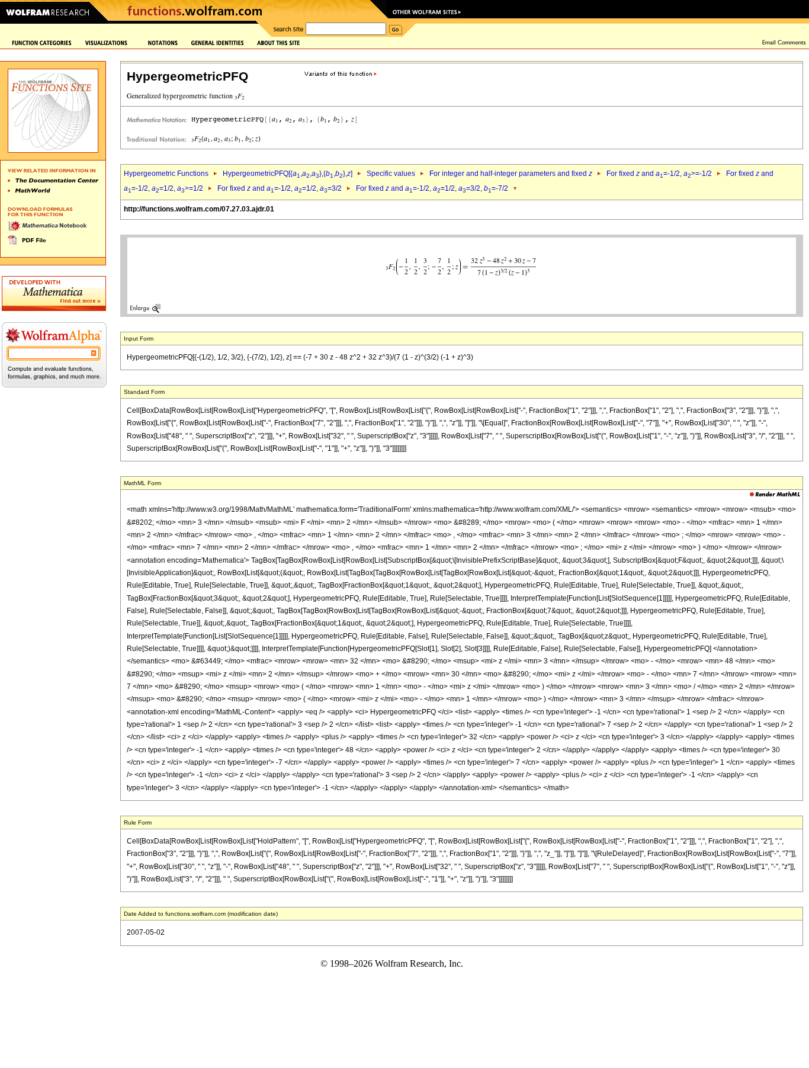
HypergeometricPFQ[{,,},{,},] (287, 173)
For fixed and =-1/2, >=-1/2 (659, 173)
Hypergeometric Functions (166, 173)
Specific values (391, 173)
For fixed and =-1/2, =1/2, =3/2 (279, 188)
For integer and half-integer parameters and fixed (510, 173)
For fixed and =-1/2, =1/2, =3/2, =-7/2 (432, 188)
